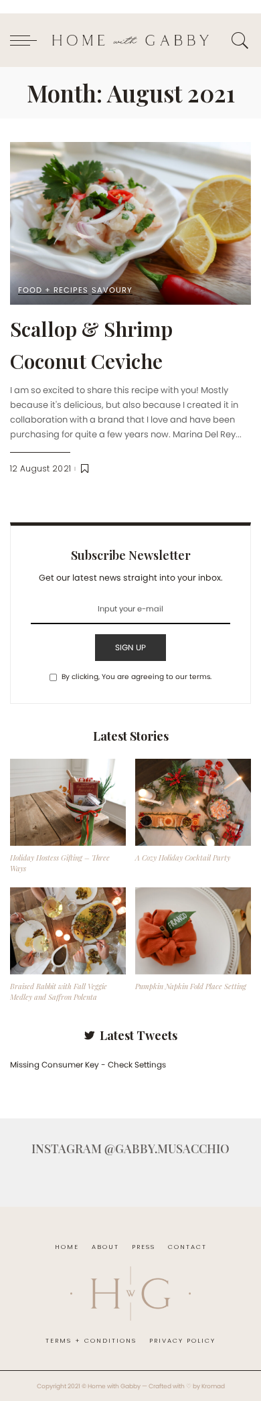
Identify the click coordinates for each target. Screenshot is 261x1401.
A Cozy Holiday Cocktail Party (182, 858)
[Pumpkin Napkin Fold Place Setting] (193, 930)
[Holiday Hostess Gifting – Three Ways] (68, 802)
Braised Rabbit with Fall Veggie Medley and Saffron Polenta (58, 991)
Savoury (112, 291)
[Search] (238, 40)
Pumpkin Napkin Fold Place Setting (190, 986)
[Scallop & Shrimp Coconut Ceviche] (130, 223)
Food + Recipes (53, 291)
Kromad (213, 1386)
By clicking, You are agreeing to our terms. (136, 677)
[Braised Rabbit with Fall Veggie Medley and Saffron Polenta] (68, 930)
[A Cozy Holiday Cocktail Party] (193, 802)
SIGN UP (131, 647)
